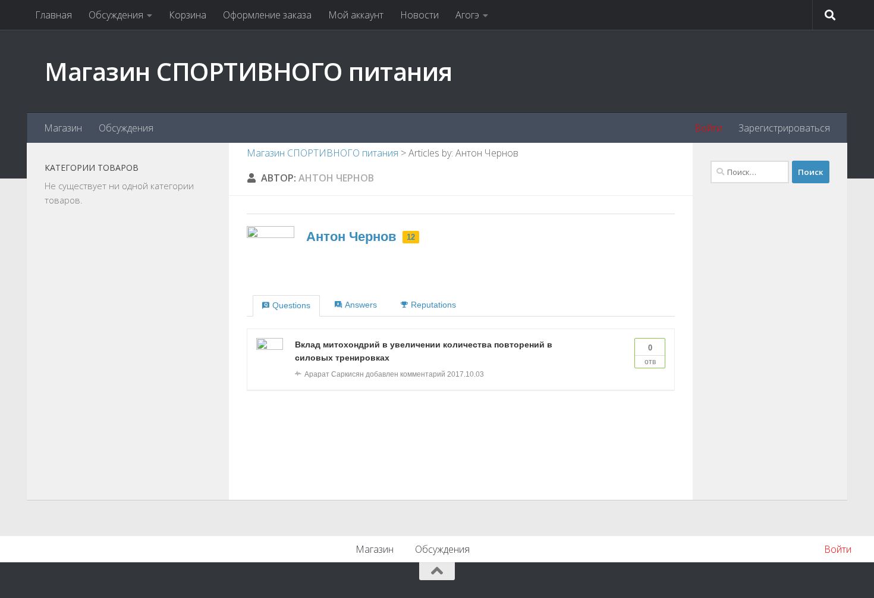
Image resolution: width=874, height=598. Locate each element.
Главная (53, 14)
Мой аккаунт (355, 14)
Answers (361, 304)
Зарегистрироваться (784, 127)
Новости (419, 14)
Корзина (187, 14)
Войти (708, 127)
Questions (291, 305)
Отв (650, 354)
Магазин (63, 127)
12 (411, 237)
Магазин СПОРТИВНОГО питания (248, 71)
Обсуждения (116, 14)
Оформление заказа (267, 14)
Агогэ (467, 14)
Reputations (433, 304)
